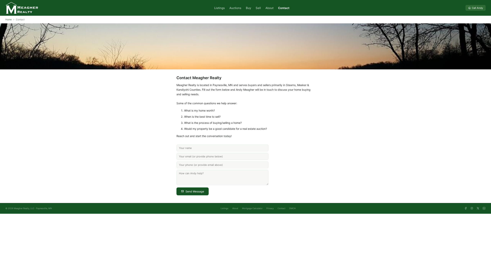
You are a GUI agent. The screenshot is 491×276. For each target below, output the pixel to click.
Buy (248, 8)
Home (8, 19)
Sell (258, 8)
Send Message (194, 191)
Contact (283, 8)
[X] (477, 208)
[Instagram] (471, 208)
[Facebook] (465, 208)
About (269, 8)
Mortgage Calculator (252, 208)
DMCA (292, 208)
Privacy (270, 208)
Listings (219, 8)
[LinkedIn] (484, 208)
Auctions (235, 8)
